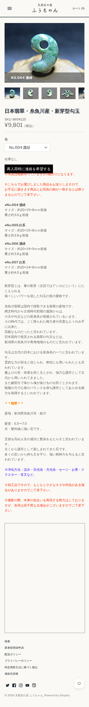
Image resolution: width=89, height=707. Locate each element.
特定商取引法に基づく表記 (21, 667)
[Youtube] (27, 686)
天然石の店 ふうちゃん (29, 695)
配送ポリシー (13, 654)
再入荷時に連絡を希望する (29, 169)
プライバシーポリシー (18, 660)
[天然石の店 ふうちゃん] (44, 8)
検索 (7, 641)
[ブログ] (34, 686)
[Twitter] (7, 686)
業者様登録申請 (14, 647)
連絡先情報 (11, 673)
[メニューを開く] (10, 8)
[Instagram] (21, 686)
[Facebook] (14, 686)
